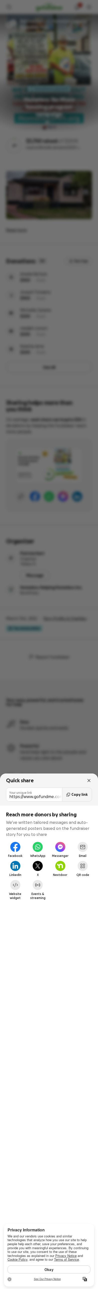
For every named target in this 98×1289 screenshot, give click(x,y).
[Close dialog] (89, 781)
